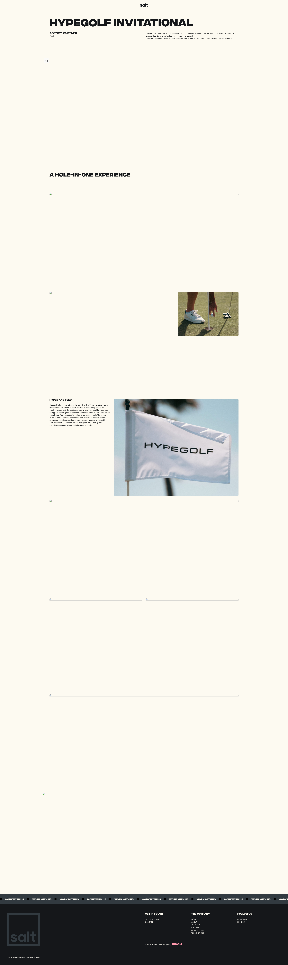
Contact (149, 922)
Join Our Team (152, 919)
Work (194, 919)
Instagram (242, 919)
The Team (195, 925)
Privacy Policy (198, 930)
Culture (195, 927)
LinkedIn (241, 922)
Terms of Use (197, 933)
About (194, 922)
